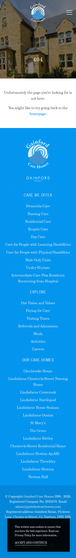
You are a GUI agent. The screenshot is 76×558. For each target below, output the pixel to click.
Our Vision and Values (38, 302)
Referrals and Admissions (38, 326)
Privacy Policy (23, 535)
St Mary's (38, 422)
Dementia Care (38, 206)
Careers (38, 349)
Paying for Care (38, 310)
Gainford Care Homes (39, 496)
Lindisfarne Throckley (38, 461)
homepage (38, 113)
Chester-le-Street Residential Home (38, 446)
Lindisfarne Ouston (38, 415)
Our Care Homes (38, 360)
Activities (38, 341)
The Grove (38, 430)
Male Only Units (38, 260)
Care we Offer (38, 195)
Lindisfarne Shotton (38, 469)
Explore (38, 292)
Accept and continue (31, 542)
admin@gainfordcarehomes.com (38, 507)
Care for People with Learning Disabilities (38, 244)
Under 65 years (38, 267)
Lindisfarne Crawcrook (38, 392)
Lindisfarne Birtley (38, 438)
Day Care (38, 236)
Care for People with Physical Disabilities (38, 252)
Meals (38, 333)
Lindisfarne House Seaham (38, 407)
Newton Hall (38, 476)
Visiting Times (38, 318)
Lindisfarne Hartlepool (38, 399)
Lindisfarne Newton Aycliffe (38, 453)
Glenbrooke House (38, 371)
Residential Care (38, 221)
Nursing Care (38, 213)
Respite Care (38, 229)
